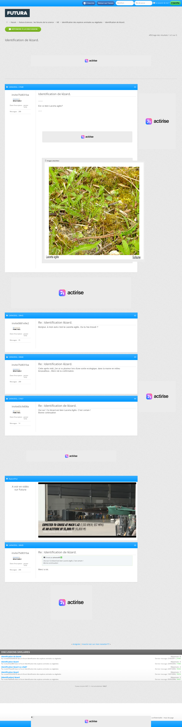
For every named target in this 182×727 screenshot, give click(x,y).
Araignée (76, 644)
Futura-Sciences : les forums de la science (36, 22)
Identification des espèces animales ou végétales (82, 22)
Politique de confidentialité (152, 718)
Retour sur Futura (105, 3)
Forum (13, 22)
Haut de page (169, 718)
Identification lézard (10, 662)
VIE (58, 22)
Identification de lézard (11, 656)
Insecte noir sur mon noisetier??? (95, 644)
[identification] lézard (10, 677)
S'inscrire (88, 3)
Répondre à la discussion (23, 29)
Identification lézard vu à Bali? (14, 667)
